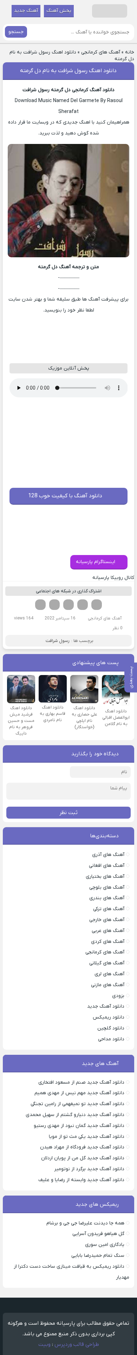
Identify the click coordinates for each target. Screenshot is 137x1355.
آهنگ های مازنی (107, 985)
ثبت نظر (68, 812)
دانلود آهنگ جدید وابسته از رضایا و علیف (81, 1180)
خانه (129, 52)
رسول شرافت (58, 641)
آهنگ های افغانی (106, 865)
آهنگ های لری (109, 974)
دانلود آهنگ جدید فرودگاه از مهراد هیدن (82, 1147)
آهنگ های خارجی (106, 919)
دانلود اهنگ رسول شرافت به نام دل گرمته (68, 70)
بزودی (118, 995)
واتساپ (54, 604)
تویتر (82, 604)
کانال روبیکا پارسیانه (113, 577)
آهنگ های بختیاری (105, 876)
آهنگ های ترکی (108, 909)
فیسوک (96, 604)
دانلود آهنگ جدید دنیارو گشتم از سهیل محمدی (75, 1114)
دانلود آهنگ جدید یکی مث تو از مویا (86, 1136)
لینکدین (68, 604)
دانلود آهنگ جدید (105, 1006)
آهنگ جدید (26, 10)
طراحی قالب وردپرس (76, 1344)
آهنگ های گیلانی (106, 963)
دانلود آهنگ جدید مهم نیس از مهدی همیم (79, 1093)
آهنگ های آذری (108, 854)
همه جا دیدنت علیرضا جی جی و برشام (85, 1223)
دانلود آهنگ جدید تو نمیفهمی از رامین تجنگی (77, 1104)
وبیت (44, 1344)
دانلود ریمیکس (108, 1017)
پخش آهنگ (58, 10)
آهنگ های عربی (108, 930)
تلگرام (40, 604)
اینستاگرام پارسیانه (95, 562)
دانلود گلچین (110, 1028)
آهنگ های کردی (107, 941)
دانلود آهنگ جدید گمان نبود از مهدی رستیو (79, 1125)
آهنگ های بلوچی (106, 887)
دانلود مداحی (111, 1039)
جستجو (16, 32)
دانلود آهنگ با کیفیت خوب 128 (65, 495)
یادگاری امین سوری (104, 1244)
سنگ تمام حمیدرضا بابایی (97, 1255)
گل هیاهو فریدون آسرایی (98, 1233)
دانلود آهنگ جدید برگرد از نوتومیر (89, 1169)
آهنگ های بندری (106, 898)
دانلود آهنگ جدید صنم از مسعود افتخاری (81, 1082)
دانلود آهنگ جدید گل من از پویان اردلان (82, 1158)
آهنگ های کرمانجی (100, 52)
